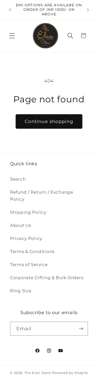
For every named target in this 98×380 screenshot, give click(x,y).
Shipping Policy (28, 212)
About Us (20, 225)
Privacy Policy (26, 238)
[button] (12, 35)
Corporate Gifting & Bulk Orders (46, 277)
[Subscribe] (81, 329)
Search (18, 179)
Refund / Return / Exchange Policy (41, 196)
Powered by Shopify (70, 373)
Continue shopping (49, 121)
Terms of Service (29, 264)
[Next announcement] (87, 9)
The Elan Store (37, 373)
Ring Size (20, 290)
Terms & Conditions (32, 251)
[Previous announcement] (10, 9)
